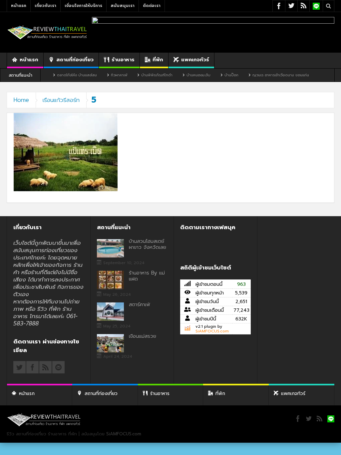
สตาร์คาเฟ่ (139, 304)
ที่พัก (158, 59)
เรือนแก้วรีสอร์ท (61, 100)
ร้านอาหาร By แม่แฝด (147, 276)
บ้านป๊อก (219, 75)
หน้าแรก (18, 6)
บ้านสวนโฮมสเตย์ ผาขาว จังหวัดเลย (147, 244)
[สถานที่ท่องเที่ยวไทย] (47, 32)
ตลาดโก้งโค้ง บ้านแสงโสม (65, 75)
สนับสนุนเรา (123, 6)
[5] (66, 151)
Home (21, 100)
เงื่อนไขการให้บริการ (83, 6)
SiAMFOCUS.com (212, 331)
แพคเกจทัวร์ (195, 59)
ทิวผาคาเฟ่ (107, 75)
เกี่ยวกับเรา (45, 6)
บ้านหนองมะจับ (186, 75)
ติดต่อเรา (152, 6)
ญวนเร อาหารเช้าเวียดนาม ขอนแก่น (268, 75)
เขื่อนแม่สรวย (142, 336)
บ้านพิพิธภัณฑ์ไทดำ (144, 75)
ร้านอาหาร (123, 59)
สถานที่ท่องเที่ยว (75, 59)
